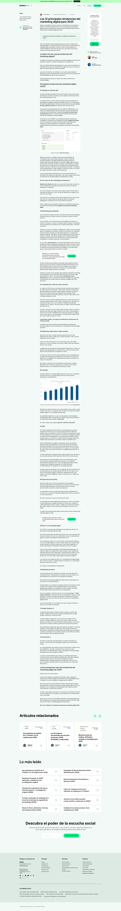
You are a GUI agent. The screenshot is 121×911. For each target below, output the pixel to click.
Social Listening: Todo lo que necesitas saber (29, 891)
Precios (89, 5)
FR (27, 877)
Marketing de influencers (47, 184)
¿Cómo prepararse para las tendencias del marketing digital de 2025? (25, 18)
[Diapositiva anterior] (94, 716)
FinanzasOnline (76, 404)
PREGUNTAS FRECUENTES (88, 873)
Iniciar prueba (97, 5)
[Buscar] (32, 6)
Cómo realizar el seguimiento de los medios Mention (55, 896)
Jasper (68, 162)
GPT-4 (70, 109)
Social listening (54, 727)
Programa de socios (87, 862)
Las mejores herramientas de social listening (68, 891)
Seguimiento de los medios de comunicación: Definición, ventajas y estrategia (81, 894)
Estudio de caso (65, 865)
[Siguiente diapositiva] (99, 716)
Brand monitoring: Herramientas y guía (49, 891)
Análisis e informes (27, 727)
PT (24, 877)
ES (84, 5)
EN (22, 877)
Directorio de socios (66, 863)
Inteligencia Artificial (73, 120)
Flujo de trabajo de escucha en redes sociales (70, 868)
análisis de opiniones (64, 152)
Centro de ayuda (65, 862)
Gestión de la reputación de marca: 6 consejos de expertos (32, 894)
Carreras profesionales (87, 863)
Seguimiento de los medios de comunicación (84, 728)
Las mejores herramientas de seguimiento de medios (31, 896)
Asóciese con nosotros (87, 871)
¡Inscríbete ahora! (77, 1)
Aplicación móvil (44, 869)
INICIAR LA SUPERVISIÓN (94, 44)
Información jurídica (66, 871)
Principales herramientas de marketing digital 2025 (65, 705)
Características (44, 863)
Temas (78, 5)
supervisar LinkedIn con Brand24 (65, 422)
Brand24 (23, 5)
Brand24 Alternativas (45, 867)
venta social (60, 419)
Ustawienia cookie (45, 871)
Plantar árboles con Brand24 (89, 869)
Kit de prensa (85, 867)
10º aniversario (86, 865)
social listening (51, 242)
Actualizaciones (44, 865)
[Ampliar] (78, 131)
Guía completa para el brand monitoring (54, 894)
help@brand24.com (24, 865)
